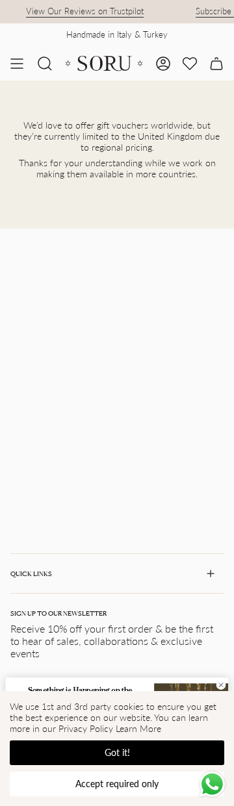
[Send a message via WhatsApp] (212, 784)
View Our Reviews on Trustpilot (82, 11)
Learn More (138, 728)
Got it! (117, 752)
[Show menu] (17, 64)
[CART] (216, 64)
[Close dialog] (221, 685)
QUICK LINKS (31, 573)
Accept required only (117, 783)
